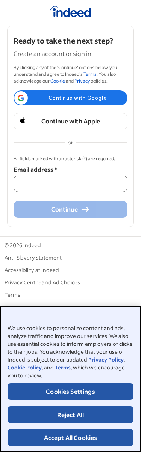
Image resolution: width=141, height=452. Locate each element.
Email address (35, 169)
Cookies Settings (70, 391)
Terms (63, 367)
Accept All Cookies (70, 437)
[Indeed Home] (70, 13)
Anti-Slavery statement (33, 257)
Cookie (57, 81)
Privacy (82, 81)
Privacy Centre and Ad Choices (42, 282)
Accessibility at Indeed (32, 269)
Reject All (70, 415)
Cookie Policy (25, 367)
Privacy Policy (106, 359)
